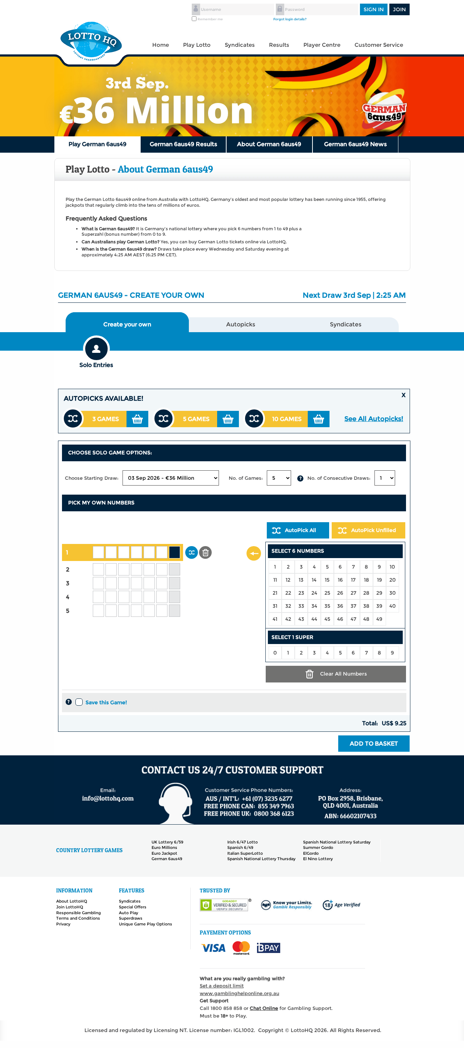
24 (314, 593)
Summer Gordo (318, 847)
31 (275, 606)
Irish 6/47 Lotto (242, 842)
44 (314, 619)
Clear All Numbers (343, 674)
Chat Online (264, 1008)
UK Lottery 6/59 (167, 842)
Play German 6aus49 (98, 144)
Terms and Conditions (78, 918)
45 (327, 619)
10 (392, 567)
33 (301, 606)
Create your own (127, 324)
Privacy (63, 924)
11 (275, 580)
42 (288, 619)
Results (279, 44)
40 (392, 606)
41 (275, 619)
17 (353, 580)
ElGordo (311, 853)
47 (353, 619)
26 (340, 593)
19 (379, 580)
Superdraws (130, 918)
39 (379, 606)
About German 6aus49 (269, 144)
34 (314, 606)
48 (366, 619)
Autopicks (240, 324)
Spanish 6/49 (240, 847)
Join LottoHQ (69, 906)
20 (392, 580)
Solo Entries (96, 365)
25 (327, 593)
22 (288, 593)
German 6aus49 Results (183, 144)
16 (340, 580)
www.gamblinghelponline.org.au (239, 993)
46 (340, 619)
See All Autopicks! (373, 419)
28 (366, 593)
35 (327, 606)
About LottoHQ (71, 901)
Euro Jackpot (164, 853)
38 (366, 606)
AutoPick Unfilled (373, 530)
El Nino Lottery (318, 858)
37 (353, 606)
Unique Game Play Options (145, 924)
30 (392, 593)
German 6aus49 (167, 858)
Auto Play (128, 912)
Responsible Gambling (78, 912)
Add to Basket (374, 743)
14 (314, 580)
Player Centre (321, 44)
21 (275, 593)
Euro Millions (164, 847)
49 (379, 619)
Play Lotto (197, 44)
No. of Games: (246, 478)
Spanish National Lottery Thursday (261, 858)
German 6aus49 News (355, 144)
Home (160, 44)
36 (340, 606)
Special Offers (132, 906)
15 (327, 580)
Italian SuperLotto (245, 853)
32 (288, 606)
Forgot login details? (290, 19)
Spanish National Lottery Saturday (336, 842)
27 (353, 593)
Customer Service (379, 44)
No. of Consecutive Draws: (338, 478)
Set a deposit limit (222, 986)
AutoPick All (300, 530)
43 (301, 619)
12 (288, 580)
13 (301, 580)
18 (366, 580)
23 (301, 593)
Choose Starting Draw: (92, 478)
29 (379, 593)
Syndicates (240, 44)
